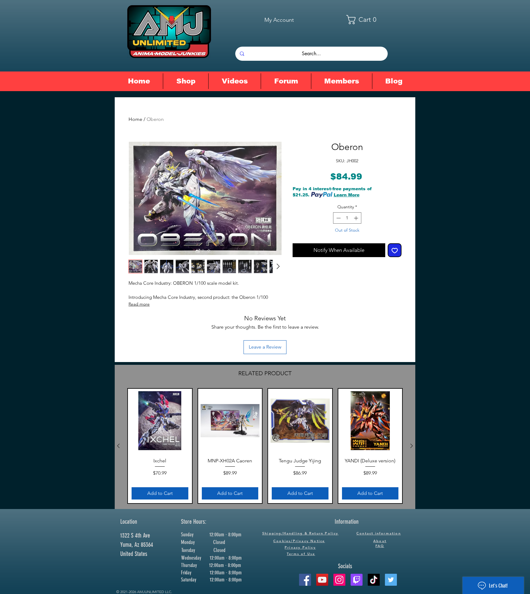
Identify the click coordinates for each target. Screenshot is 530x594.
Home (135, 119)
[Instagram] (339, 580)
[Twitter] (391, 580)
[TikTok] (374, 580)
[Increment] (356, 218)
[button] (365, 19)
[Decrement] (338, 218)
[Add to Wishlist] (395, 250)
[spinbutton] (347, 218)
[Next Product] (411, 445)
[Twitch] (357, 580)
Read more (139, 304)
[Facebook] (305, 580)
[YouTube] (322, 580)
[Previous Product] (118, 445)
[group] (265, 446)
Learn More (346, 194)
